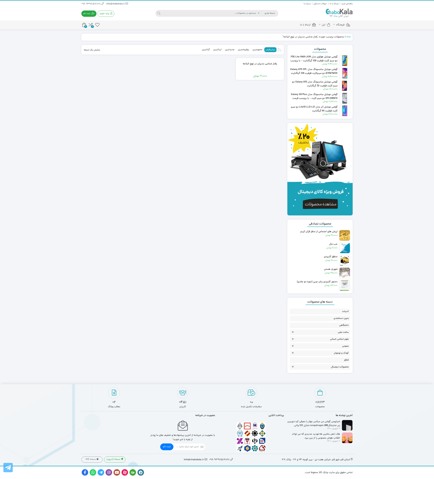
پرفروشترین (243, 49)
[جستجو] (158, 13)
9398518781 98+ (91, 4)
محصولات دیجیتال (340, 367)
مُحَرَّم (346, 360)
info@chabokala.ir (115, 4)
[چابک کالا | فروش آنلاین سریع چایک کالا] (339, 13)
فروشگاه (340, 25)
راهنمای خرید (347, 3)
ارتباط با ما (334, 3)
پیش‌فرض (270, 49)
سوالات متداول (320, 3)
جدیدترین (229, 49)
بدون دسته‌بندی (341, 318)
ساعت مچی (343, 332)
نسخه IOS (91, 459)
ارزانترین (217, 49)
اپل (323, 25)
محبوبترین (257, 49)
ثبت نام (167, 447)
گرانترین (206, 49)
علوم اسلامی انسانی (339, 339)
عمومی (345, 346)
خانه (348, 37)
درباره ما (307, 3)
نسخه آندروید (113, 459)
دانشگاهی (344, 325)
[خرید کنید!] (320, 130)
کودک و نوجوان (341, 353)
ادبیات (345, 311)
